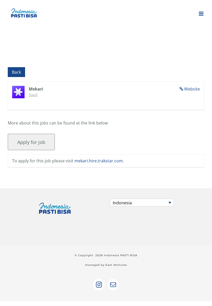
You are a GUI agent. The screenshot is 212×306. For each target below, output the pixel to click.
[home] (55, 203)
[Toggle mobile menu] (201, 13)
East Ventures (116, 265)
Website (192, 89)
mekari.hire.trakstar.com (98, 161)
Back (16, 72)
